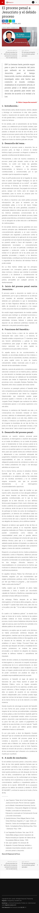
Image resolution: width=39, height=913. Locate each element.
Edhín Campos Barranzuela (27, 102)
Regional (4, 900)
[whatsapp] (10, 21)
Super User (6, 23)
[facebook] (3, 21)
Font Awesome (6, 907)
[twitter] (13, 21)
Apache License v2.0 (10, 905)
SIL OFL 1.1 (23, 907)
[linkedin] (6, 21)
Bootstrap (4, 903)
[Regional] (9, 2)
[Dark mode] (36, 2)
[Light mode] (33, 2)
